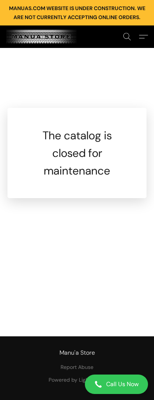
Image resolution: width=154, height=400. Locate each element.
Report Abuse (77, 367)
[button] (77, 384)
